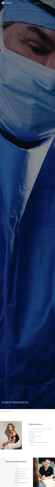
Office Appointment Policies (35, 436)
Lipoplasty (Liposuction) (20, 476)
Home (1, 411)
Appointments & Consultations (35, 431)
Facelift (16, 480)
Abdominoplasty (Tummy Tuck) (22, 478)
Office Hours (31, 434)
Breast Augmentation (20, 471)
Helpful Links (31, 440)
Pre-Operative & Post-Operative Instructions (38, 442)
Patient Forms (32, 438)
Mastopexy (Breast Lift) (20, 474)
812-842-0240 (45, 3)
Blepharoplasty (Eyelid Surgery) (22, 482)
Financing (31, 444)
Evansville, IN (37, 3)
